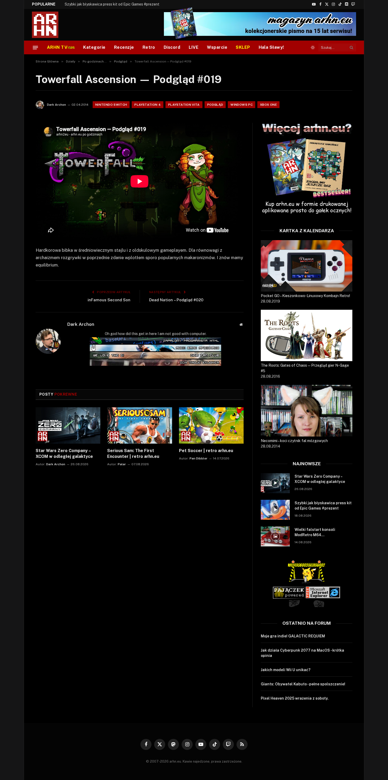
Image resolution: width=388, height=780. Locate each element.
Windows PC (241, 104)
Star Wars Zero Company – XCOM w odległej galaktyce (64, 453)
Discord (172, 47)
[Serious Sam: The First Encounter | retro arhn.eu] (139, 425)
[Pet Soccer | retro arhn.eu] (211, 425)
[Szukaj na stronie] (351, 47)
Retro (149, 47)
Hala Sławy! (271, 47)
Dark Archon (56, 104)
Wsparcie (217, 47)
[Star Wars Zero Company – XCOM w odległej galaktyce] (68, 425)
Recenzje (124, 47)
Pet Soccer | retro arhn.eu (206, 450)
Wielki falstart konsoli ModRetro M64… (315, 532)
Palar (122, 464)
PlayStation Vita (184, 104)
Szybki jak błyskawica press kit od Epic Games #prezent (112, 4)
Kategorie (94, 47)
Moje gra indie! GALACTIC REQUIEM (293, 636)
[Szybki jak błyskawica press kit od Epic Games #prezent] (275, 510)
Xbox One (268, 104)
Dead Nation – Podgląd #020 (176, 300)
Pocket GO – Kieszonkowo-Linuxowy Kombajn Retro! (305, 296)
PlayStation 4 (147, 104)
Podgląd (215, 104)
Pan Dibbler (198, 458)
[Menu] (35, 47)
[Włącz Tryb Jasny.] (313, 47)
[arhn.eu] (49, 25)
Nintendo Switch (111, 104)
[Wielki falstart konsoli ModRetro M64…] (275, 536)
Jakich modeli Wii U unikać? (285, 670)
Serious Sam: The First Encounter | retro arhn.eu (133, 453)
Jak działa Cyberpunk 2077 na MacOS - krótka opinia (302, 653)
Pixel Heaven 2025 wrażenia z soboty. (295, 698)
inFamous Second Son (109, 300)
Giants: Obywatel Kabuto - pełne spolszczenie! (303, 684)
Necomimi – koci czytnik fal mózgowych (294, 441)
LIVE (193, 47)
